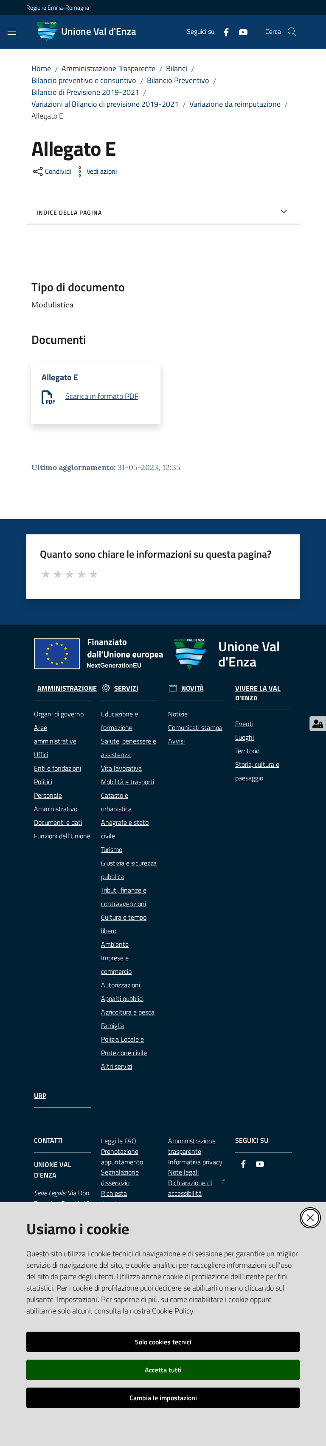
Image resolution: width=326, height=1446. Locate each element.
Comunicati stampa (195, 727)
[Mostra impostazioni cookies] (317, 723)
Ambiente (115, 944)
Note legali (183, 1172)
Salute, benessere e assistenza (128, 748)
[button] (292, 31)
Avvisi (176, 741)
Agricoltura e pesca (128, 1012)
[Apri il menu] (12, 32)
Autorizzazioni (120, 985)
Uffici (41, 754)
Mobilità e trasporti (127, 782)
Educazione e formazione (119, 721)
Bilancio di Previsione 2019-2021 (85, 92)
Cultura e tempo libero (123, 924)
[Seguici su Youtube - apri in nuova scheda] (239, 31)
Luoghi (244, 737)
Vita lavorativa (121, 768)
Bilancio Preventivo (178, 80)
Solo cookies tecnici (163, 1342)
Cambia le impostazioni (163, 1398)
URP (40, 1095)
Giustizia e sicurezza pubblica (129, 870)
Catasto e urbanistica (116, 802)
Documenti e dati (58, 822)
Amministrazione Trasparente (108, 68)
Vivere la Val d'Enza (258, 693)
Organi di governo (59, 714)
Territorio (247, 751)
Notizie (178, 714)
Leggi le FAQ (118, 1141)
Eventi (244, 724)
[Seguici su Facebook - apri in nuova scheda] (222, 31)
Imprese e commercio (116, 964)
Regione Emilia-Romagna (57, 7)
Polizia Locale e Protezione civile (124, 1046)
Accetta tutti (163, 1370)
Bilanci (176, 68)
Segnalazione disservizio (120, 1177)
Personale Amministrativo (55, 802)
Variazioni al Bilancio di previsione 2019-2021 (105, 104)
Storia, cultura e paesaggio (257, 771)
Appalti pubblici (122, 998)
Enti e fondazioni (57, 768)
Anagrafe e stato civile (125, 829)
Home (41, 68)
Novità (192, 688)
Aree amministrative (55, 734)
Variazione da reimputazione (235, 104)
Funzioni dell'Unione (62, 836)
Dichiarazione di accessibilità (190, 1188)
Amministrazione (67, 688)
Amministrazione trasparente (192, 1146)
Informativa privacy (195, 1162)
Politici (43, 782)
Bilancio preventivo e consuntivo (83, 80)
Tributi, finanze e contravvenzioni (123, 897)
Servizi (126, 688)
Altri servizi (116, 1066)
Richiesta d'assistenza (118, 1198)
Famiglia (112, 1025)
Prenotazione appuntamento (122, 1156)
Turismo (111, 849)
